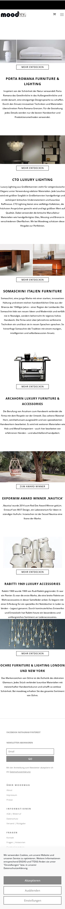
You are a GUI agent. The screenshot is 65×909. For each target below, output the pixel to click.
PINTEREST (35, 732)
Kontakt (10, 837)
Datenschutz (12, 818)
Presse (9, 799)
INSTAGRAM (24, 732)
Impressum (11, 795)
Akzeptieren (32, 880)
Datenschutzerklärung (20, 771)
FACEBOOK (11, 732)
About (9, 790)
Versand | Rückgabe (15, 823)
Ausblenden (32, 890)
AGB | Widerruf (13, 813)
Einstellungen (32, 900)
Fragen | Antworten (15, 842)
